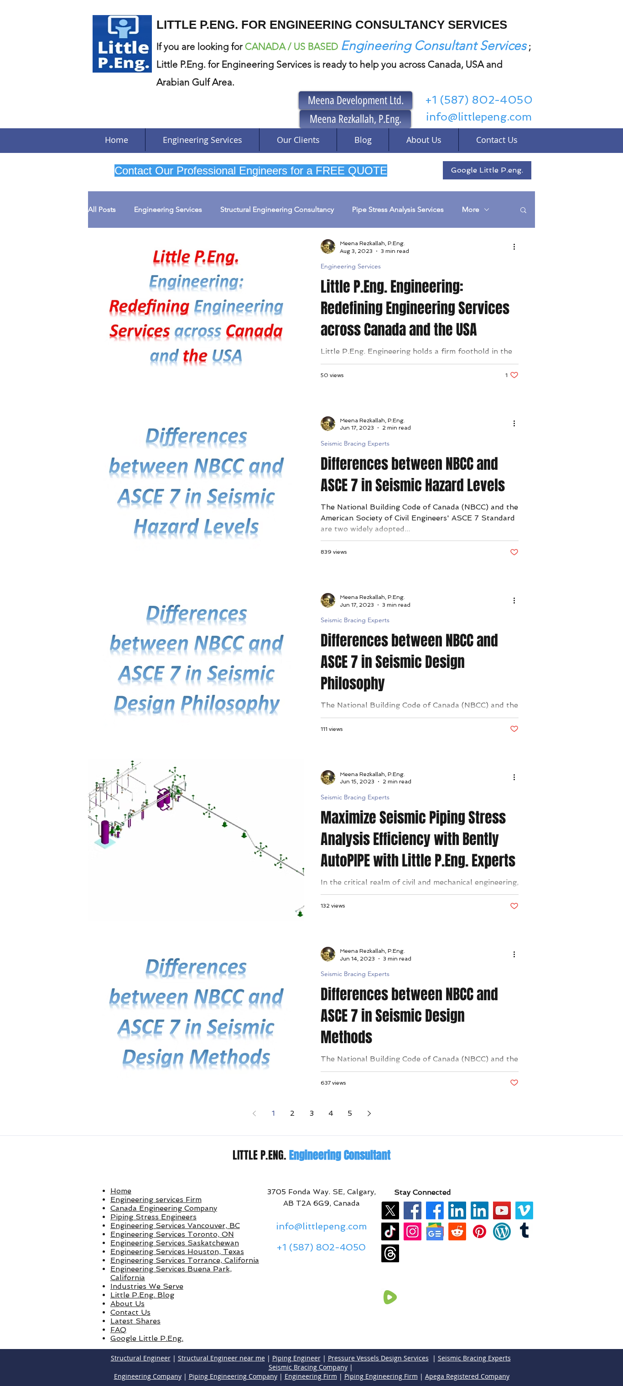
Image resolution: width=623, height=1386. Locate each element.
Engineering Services (168, 209)
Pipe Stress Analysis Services (398, 209)
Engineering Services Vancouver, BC (175, 1225)
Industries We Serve (146, 1286)
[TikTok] (390, 1231)
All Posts (102, 209)
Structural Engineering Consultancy (277, 209)
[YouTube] (502, 1210)
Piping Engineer (296, 1358)
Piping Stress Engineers (153, 1217)
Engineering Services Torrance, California (184, 1260)
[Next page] (369, 1113)
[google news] (435, 1231)
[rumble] (390, 1297)
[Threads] (390, 1253)
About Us (127, 1303)
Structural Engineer (141, 1358)
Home (120, 1190)
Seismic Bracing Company (308, 1367)
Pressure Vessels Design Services (378, 1358)
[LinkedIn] (457, 1210)
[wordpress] (502, 1231)
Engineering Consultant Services (433, 45)
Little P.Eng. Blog (142, 1295)
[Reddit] (457, 1231)
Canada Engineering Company (163, 1208)
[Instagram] (412, 1231)
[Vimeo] (524, 1210)
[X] (390, 1210)
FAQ (118, 1329)
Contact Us (130, 1312)
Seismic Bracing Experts (355, 443)
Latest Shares (135, 1321)
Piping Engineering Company (233, 1376)
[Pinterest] (479, 1231)
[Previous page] (254, 1113)
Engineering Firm (311, 1376)
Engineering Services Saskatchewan (174, 1243)
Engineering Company (148, 1376)
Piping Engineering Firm (381, 1376)
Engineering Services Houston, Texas (177, 1251)
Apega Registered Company (467, 1376)
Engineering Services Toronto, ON (172, 1234)
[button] (523, 210)
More (470, 209)
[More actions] (517, 246)
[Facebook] (412, 1210)
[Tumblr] (524, 1231)
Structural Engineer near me (221, 1358)
